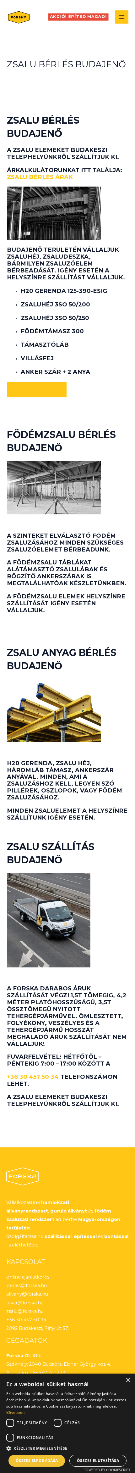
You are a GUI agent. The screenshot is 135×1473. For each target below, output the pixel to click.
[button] (78, 17)
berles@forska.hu (26, 1285)
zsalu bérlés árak (40, 177)
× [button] (128, 1380)
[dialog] (67, 1423)
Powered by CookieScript (107, 1469)
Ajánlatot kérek (36, 389)
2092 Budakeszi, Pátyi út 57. (37, 1328)
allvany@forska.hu (27, 1294)
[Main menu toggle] (121, 17)
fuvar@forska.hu (25, 1303)
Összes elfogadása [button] (37, 1460)
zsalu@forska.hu (25, 1311)
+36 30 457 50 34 (33, 1076)
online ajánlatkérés (27, 1277)
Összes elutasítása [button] (98, 1460)
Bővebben (15, 1412)
